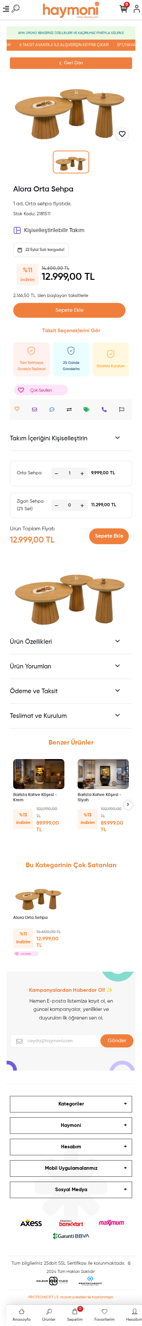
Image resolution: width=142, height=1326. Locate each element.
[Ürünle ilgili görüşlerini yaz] (53, 409)
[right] (128, 805)
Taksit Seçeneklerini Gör (71, 331)
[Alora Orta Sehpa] (38, 897)
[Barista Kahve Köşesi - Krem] (38, 774)
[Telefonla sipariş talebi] (106, 409)
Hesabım (71, 1146)
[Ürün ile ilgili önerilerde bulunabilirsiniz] (123, 409)
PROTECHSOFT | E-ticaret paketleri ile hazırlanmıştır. (71, 1297)
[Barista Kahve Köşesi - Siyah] (103, 774)
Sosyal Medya (71, 1189)
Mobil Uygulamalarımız (71, 1168)
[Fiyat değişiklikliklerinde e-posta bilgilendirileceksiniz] (88, 409)
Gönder (117, 1041)
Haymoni (71, 1125)
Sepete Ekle (69, 310)
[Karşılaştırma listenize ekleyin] (71, 409)
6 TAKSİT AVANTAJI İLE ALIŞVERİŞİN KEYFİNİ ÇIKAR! (61, 45)
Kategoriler (71, 1104)
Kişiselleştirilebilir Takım (54, 230)
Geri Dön (73, 63)
